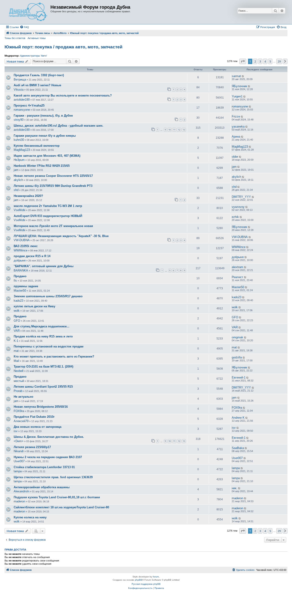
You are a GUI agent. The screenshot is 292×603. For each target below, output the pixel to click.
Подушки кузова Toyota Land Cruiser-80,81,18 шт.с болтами (57, 497)
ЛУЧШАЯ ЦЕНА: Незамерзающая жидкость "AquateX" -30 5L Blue (61, 236)
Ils (15, 280)
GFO (17, 320)
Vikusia (18, 89)
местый (19, 381)
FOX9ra (19, 411)
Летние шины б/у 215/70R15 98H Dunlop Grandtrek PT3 (53, 186)
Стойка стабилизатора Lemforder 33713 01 (44, 467)
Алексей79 (21, 421)
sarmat (236, 76)
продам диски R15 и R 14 (32, 256)
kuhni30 (19, 139)
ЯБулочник (239, 86)
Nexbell (18, 371)
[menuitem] (24, 27)
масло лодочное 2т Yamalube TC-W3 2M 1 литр (48, 206)
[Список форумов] (28, 12)
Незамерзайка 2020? (28, 196)
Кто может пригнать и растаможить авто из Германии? (54, 356)
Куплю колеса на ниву (30, 517)
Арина (236, 136)
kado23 (18, 300)
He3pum (19, 160)
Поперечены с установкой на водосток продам (48, 346)
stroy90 (18, 119)
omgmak (237, 337)
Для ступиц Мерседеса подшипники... (41, 326)
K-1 (16, 340)
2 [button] (255, 61)
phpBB (138, 580)
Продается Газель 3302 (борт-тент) (39, 75)
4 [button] (265, 61)
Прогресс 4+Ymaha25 (29, 105)
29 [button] (279, 61)
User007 (19, 461)
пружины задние (26, 286)
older (235, 156)
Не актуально (23, 396)
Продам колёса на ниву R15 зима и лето (43, 336)
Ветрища (20, 79)
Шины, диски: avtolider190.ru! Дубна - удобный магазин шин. (58, 125)
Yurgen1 (237, 96)
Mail (16, 361)
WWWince (20, 250)
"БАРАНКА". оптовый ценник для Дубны (43, 266)
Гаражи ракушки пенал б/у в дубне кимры (45, 135)
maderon (19, 501)
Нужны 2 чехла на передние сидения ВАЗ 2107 (48, 457)
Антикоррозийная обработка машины (42, 487)
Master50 (20, 290)
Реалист (237, 277)
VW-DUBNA (22, 240)
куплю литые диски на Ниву (34, 306)
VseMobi (19, 210)
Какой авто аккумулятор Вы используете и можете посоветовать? (63, 95)
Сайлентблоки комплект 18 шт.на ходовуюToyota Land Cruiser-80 (61, 507)
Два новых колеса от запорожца (37, 426)
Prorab (18, 391)
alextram (237, 267)
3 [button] (260, 61)
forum (156, 576)
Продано (20, 276)
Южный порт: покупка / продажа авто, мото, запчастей (64, 46)
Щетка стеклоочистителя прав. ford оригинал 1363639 (53, 477)
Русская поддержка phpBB (146, 584)
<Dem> (18, 441)
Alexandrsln (21, 491)
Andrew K (238, 417)
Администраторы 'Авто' (33, 55)
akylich (18, 180)
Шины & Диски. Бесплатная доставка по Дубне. (49, 437)
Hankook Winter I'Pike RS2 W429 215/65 (42, 165)
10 (169, 129)
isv (16, 431)
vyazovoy (238, 207)
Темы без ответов (15, 38)
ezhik (235, 217)
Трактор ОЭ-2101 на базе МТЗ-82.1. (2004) (43, 366)
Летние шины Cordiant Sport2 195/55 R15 (43, 386)
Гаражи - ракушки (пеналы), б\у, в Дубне (43, 115)
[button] (242, 61)
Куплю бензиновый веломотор (37, 145)
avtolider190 (22, 99)
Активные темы (37, 38)
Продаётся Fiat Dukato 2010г (34, 416)
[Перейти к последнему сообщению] (243, 76)
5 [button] (270, 61)
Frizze (236, 116)
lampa (18, 471)
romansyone (22, 109)
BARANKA (21, 270)
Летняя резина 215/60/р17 (32, 447)
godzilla (237, 357)
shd (16, 190)
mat (16, 350)
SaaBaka (238, 448)
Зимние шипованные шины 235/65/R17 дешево (48, 296)
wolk (17, 310)
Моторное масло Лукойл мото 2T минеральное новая (53, 226)
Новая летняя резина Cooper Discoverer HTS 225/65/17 (53, 176)
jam (16, 170)
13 (184, 129)
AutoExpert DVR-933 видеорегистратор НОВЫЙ (48, 216)
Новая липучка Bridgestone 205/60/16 (41, 406)
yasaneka (238, 126)
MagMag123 (22, 149)
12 (179, 129)
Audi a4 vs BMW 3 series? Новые (37, 85)
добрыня (20, 260)
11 (174, 129)
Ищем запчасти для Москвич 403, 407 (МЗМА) (47, 155)
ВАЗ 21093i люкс (26, 246)
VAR (17, 330)
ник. (234, 488)
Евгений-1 (238, 377)
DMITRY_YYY (241, 196)
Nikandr (19, 451)
